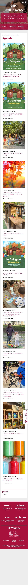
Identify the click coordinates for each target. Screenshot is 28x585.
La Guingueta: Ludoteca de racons (13, 115)
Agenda (6, 492)
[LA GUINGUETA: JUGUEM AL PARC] (14, 149)
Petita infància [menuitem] (21, 26)
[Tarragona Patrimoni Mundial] (14, 537)
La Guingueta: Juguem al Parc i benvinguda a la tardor (13, 194)
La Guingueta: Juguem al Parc (13, 154)
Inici (8, 35)
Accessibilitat (6, 540)
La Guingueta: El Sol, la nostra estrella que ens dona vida (13, 394)
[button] (25, 2)
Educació (14, 10)
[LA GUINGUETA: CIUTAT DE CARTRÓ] (14, 269)
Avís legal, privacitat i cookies (14, 541)
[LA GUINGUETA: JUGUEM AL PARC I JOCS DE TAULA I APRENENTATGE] (14, 308)
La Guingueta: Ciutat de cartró (12, 274)
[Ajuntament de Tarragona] (14, 6)
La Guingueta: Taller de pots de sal (13, 479)
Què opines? (22, 540)
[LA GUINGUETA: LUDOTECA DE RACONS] (14, 110)
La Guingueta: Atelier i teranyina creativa (12, 75)
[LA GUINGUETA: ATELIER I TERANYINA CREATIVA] (14, 71)
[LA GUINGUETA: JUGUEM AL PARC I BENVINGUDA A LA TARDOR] (14, 189)
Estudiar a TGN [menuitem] (12, 26)
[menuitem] (13, 492)
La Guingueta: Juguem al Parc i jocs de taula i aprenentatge (13, 314)
